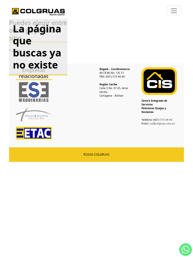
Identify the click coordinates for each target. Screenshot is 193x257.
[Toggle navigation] (174, 11)
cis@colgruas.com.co (162, 123)
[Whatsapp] (185, 249)
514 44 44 (165, 119)
